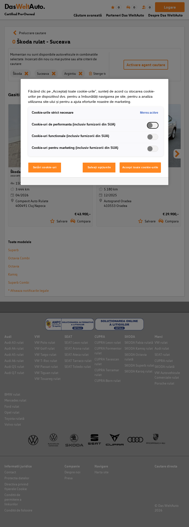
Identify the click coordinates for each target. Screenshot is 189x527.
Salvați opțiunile (99, 167)
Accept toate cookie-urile (140, 167)
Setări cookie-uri (45, 167)
